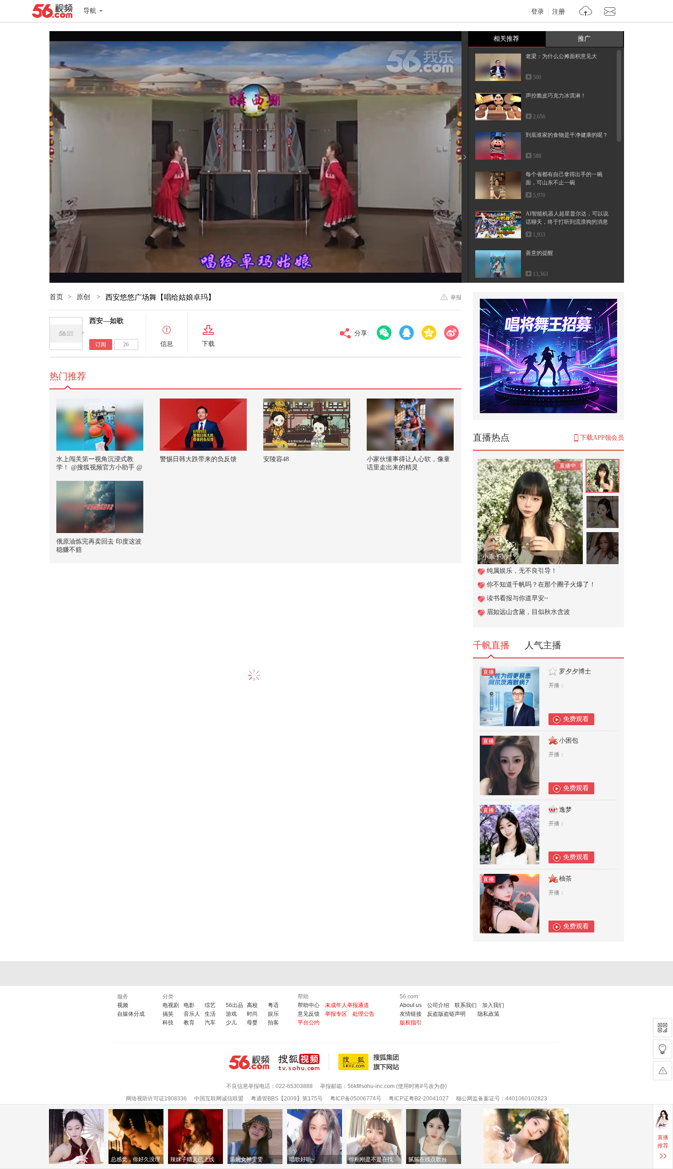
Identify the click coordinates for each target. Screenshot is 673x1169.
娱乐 (273, 1014)
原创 (84, 297)
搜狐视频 (303, 1062)
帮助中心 (309, 1005)
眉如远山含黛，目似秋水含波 (528, 612)
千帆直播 (491, 645)
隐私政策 (488, 1014)
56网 (249, 1062)
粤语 (273, 1005)
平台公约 (309, 1022)
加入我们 (493, 1005)
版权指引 (411, 1022)
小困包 (568, 740)
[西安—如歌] (65, 333)
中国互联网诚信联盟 (219, 1098)
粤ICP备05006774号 (355, 1098)
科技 (168, 1022)
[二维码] (662, 1027)
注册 (558, 12)
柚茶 (565, 878)
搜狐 (370, 1062)
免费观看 (576, 719)
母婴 (252, 1022)
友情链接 (411, 1014)
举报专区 (336, 1014)
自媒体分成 (131, 1014)
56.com (52, 13)
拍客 (273, 1022)
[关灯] (662, 1049)
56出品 (234, 1005)
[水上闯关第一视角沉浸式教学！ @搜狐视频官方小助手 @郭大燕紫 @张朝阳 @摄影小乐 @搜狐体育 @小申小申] (99, 425)
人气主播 (543, 645)
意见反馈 (309, 1014)
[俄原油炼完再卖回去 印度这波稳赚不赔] (99, 507)
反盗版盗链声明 (446, 1014)
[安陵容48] (306, 425)
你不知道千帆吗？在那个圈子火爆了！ (541, 584)
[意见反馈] (662, 1070)
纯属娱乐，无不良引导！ (522, 570)
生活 (210, 1014)
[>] (585, 12)
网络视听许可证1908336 (156, 1098)
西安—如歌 (106, 320)
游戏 (231, 1014)
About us (411, 1005)
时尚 (252, 1014)
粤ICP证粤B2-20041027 (419, 1098)
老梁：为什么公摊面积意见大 (561, 56)
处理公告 (363, 1014)
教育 (189, 1022)
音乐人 (192, 1014)
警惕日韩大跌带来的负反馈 (198, 459)
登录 (537, 12)
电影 (189, 1005)
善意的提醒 (539, 253)
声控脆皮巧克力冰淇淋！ (556, 95)
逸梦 (565, 809)
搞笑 (168, 1014)
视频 (122, 1005)
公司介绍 (438, 1005)
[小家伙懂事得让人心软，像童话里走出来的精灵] (410, 425)
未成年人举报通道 (347, 1005)
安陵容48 (276, 459)
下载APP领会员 (602, 437)
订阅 (100, 344)
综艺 (210, 1005)
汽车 (210, 1022)
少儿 (231, 1022)
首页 (56, 297)
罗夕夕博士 (575, 671)
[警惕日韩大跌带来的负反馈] (203, 425)
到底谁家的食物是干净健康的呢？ (567, 135)
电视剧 (171, 1005)
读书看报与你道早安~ (517, 598)
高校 (252, 1005)
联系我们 (466, 1005)
